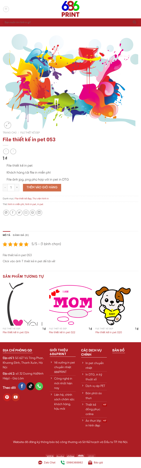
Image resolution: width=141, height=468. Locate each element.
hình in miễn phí (16, 204)
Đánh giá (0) (21, 234)
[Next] (138, 312)
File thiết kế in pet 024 (16, 332)
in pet (40, 204)
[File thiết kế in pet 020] (116, 304)
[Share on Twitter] (19, 213)
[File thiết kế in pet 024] (24, 304)
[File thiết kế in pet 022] (70, 304)
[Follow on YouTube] (16, 397)
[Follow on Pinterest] (7, 397)
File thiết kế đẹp (30, 132)
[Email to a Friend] (26, 213)
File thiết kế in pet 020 (108, 332)
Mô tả (6, 234)
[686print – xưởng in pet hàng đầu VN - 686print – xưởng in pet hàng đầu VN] (70, 9)
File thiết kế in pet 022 (62, 332)
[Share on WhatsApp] (6, 213)
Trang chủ (10, 132)
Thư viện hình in (40, 198)
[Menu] (6, 9)
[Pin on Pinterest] (33, 213)
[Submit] (134, 22)
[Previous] (3, 312)
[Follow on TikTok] (31, 386)
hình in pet (30, 204)
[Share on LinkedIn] (39, 213)
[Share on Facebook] (13, 213)
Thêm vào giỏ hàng (42, 187)
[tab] (6, 235)
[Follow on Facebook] (22, 386)
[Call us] (39, 386)
